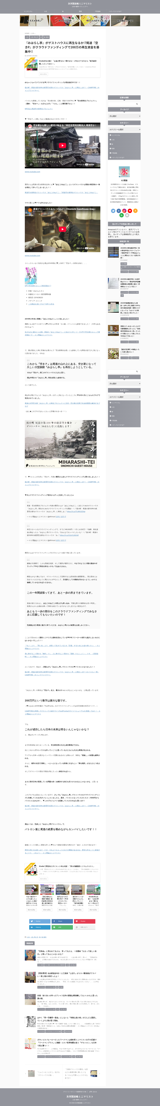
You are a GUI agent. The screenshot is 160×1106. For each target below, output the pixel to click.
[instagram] (124, 211)
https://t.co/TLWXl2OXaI (76, 511)
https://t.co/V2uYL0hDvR (69, 535)
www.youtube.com (32, 172)
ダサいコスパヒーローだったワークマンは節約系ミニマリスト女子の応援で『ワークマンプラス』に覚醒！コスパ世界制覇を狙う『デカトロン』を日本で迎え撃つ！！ (67, 1043)
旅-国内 (43, 937)
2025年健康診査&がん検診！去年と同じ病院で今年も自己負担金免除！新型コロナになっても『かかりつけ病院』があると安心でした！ (130, 308)
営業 (80, 11)
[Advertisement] (124, 61)
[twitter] (113, 211)
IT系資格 (97, 11)
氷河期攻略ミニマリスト (80, 3)
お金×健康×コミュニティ (80, 1099)
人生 (45, 11)
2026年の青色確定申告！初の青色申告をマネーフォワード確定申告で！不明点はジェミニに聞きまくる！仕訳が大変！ (130, 253)
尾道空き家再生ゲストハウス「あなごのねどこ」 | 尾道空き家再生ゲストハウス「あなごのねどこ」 (61, 192)
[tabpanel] (32, 899)
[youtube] (130, 211)
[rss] (121, 215)
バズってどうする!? (115, 11)
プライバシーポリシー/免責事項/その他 (74, 1091)
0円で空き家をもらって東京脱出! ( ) (38, 286)
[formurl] (127, 215)
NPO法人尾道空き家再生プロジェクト (39, 109)
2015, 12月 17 (61, 517)
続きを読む (31, 910)
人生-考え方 (34, 937)
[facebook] (119, 211)
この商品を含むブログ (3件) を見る (41, 304)
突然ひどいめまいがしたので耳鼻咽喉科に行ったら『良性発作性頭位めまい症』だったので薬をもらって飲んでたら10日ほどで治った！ (130, 331)
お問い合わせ (93, 1091)
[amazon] (135, 211)
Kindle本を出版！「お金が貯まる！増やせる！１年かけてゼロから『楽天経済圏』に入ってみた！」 (93, 903)
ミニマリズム (28, 11)
